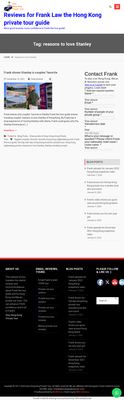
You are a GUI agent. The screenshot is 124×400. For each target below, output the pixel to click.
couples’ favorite (29, 139)
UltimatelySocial (83, 398)
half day (29, 142)
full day (21, 142)
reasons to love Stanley (33, 145)
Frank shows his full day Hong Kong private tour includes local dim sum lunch (103, 185)
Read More (9, 130)
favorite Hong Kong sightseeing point (55, 139)
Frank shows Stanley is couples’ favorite (30, 72)
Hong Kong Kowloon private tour (49, 142)
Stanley (48, 145)
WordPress (57, 392)
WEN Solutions (82, 392)
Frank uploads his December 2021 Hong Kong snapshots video (101, 231)
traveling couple (59, 145)
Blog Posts (23, 136)
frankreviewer (37, 79)
